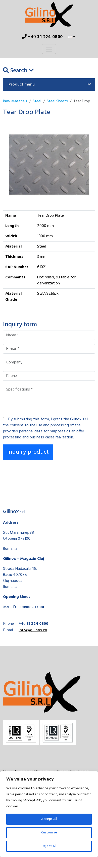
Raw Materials (15, 101)
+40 (45, 37)
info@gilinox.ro (33, 630)
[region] (49, 814)
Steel (37, 101)
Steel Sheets (57, 101)
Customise (49, 832)
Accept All (49, 819)
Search (19, 70)
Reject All (49, 846)
